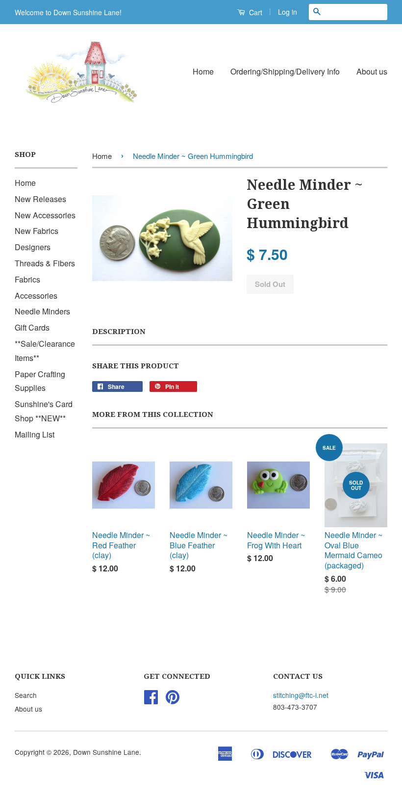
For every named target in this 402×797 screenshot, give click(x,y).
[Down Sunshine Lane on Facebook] (151, 700)
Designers (32, 247)
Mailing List (34, 434)
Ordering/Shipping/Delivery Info (285, 71)
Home (203, 71)
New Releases (40, 199)
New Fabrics (36, 230)
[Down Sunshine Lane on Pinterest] (172, 700)
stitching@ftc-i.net (300, 695)
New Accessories (45, 215)
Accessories (36, 295)
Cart (254, 12)
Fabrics (27, 279)
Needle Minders (42, 311)
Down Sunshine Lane (106, 752)
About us (371, 71)
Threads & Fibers (45, 263)
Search (26, 695)
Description (119, 331)
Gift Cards (32, 327)
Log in (287, 12)
